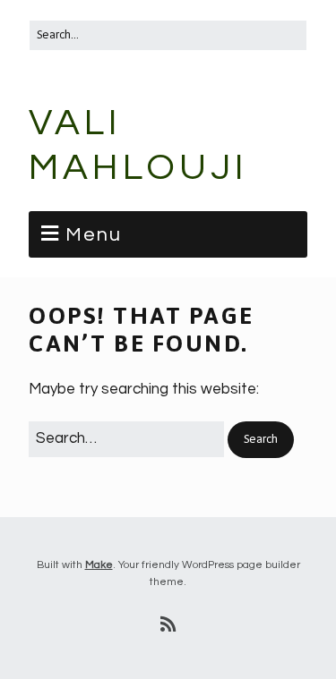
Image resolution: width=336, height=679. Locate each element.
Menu (93, 235)
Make (99, 565)
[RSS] (168, 625)
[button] (261, 439)
